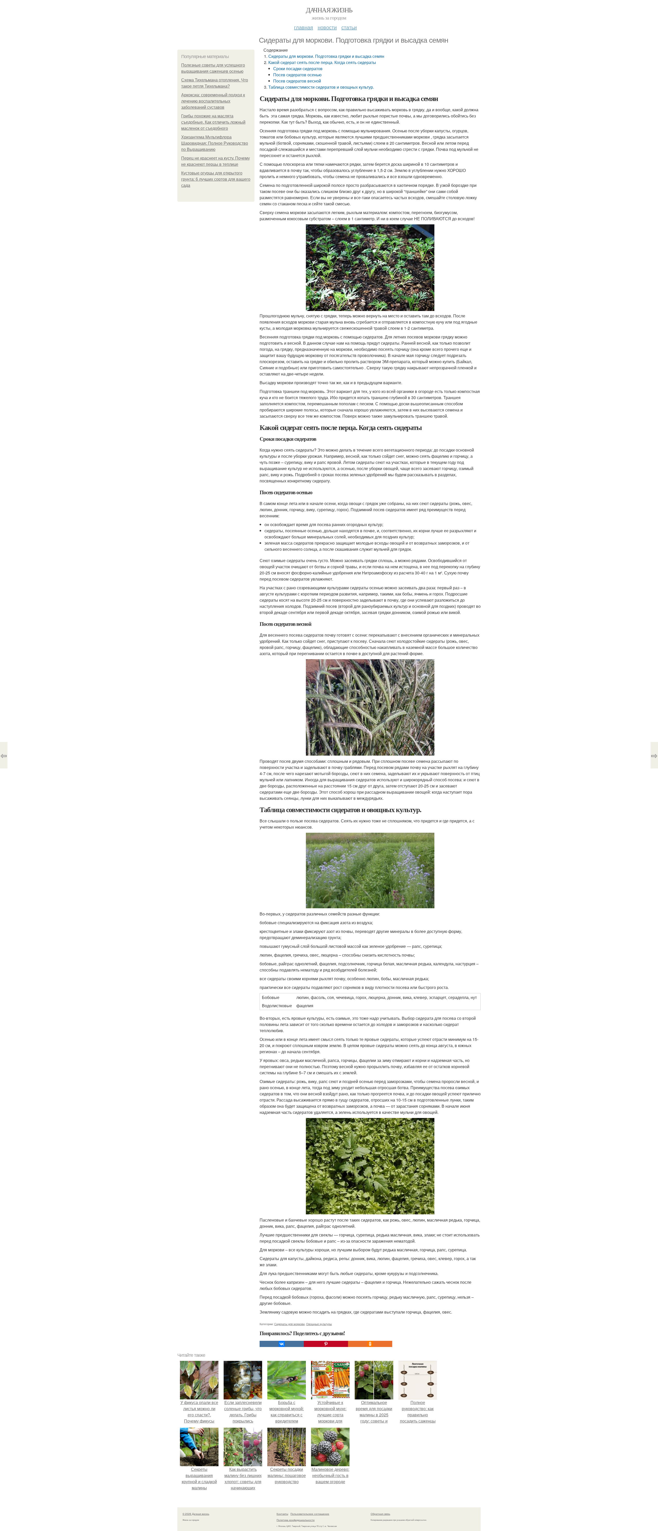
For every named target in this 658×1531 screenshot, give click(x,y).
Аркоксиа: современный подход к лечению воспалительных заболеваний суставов (213, 101)
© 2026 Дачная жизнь (195, 1514)
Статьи (349, 27)
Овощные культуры (319, 1324)
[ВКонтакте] (282, 1344)
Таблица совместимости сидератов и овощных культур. (321, 87)
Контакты (282, 1514)
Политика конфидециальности (296, 1520)
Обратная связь (380, 1514)
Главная (303, 27)
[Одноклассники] (370, 1344)
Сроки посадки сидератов (298, 68)
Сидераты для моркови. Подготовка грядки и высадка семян (326, 56)
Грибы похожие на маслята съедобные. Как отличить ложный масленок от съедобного (213, 122)
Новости (327, 27)
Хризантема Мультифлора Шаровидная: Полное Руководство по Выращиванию (214, 143)
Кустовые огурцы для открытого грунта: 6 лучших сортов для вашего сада (215, 179)
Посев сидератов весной (297, 81)
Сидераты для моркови (289, 1324)
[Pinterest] (326, 1344)
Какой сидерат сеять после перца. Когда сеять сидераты (322, 62)
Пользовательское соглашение (309, 1514)
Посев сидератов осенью (297, 75)
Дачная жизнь (329, 9)
